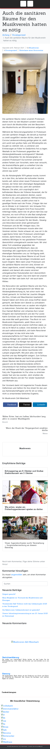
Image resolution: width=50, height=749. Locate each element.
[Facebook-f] (23, 4)
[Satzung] (4, 670)
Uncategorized (11, 50)
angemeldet (16, 574)
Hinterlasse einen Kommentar (31, 50)
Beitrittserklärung (10, 657)
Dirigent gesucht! (8, 594)
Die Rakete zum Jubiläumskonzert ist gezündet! (21, 610)
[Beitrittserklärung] (4, 654)
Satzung (6, 673)
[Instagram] (30, 4)
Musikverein (34, 48)
